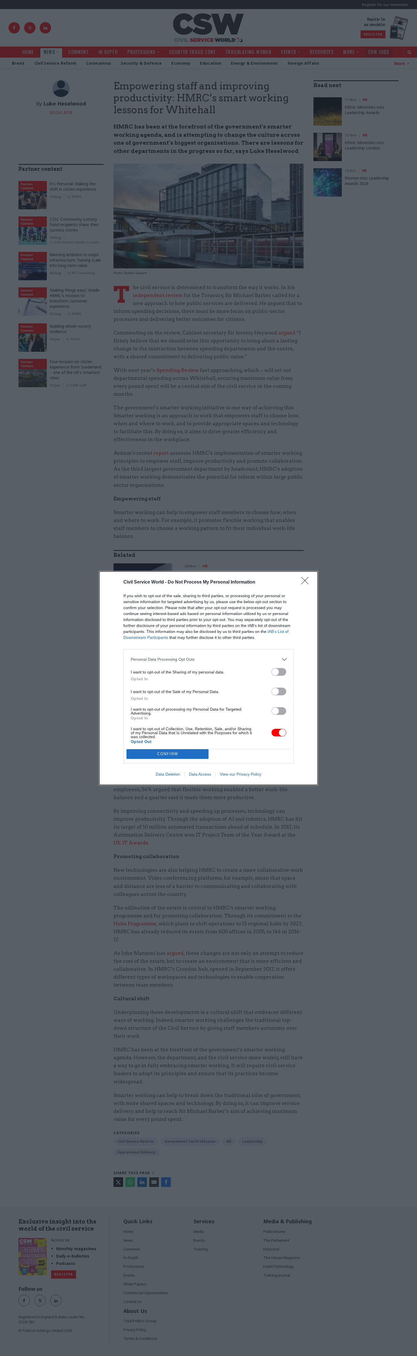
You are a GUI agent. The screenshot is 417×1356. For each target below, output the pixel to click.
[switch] (278, 672)
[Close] (306, 582)
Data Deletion (168, 774)
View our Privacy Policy (240, 774)
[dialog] (208, 678)
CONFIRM (167, 754)
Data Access (200, 774)
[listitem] (208, 659)
